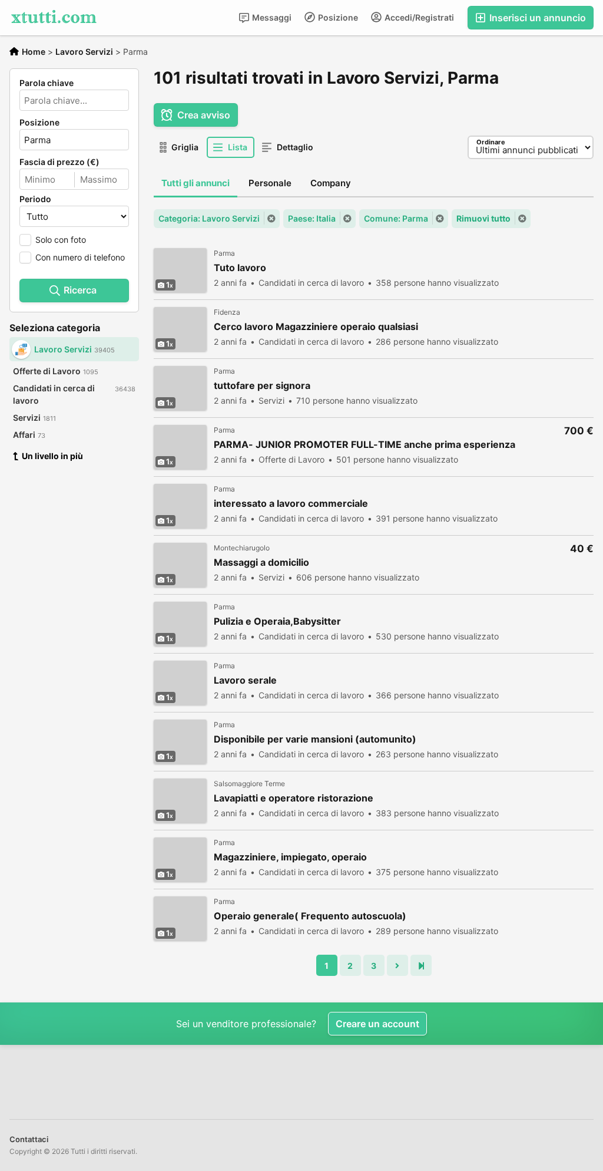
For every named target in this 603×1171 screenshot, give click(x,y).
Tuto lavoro (240, 267)
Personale (270, 183)
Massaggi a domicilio (261, 562)
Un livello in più (52, 456)
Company (330, 183)
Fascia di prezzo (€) (59, 162)
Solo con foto (60, 240)
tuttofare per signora (262, 385)
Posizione (337, 17)
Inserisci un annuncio (536, 18)
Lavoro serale (245, 680)
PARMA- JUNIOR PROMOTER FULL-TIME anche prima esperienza (364, 444)
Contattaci (28, 1139)
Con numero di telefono (80, 257)
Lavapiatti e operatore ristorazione (293, 798)
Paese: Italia (312, 218)
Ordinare (490, 142)
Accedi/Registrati (418, 17)
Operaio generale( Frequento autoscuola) (310, 916)
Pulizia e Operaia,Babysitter (277, 621)
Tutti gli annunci (195, 183)
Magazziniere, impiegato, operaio (290, 857)
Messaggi (270, 17)
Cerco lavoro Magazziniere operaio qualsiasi (316, 326)
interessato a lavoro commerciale (291, 503)
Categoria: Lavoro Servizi (209, 218)
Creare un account (377, 1024)
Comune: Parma (396, 218)
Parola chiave (46, 83)
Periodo (35, 199)
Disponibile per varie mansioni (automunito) (315, 739)
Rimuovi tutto (483, 218)
